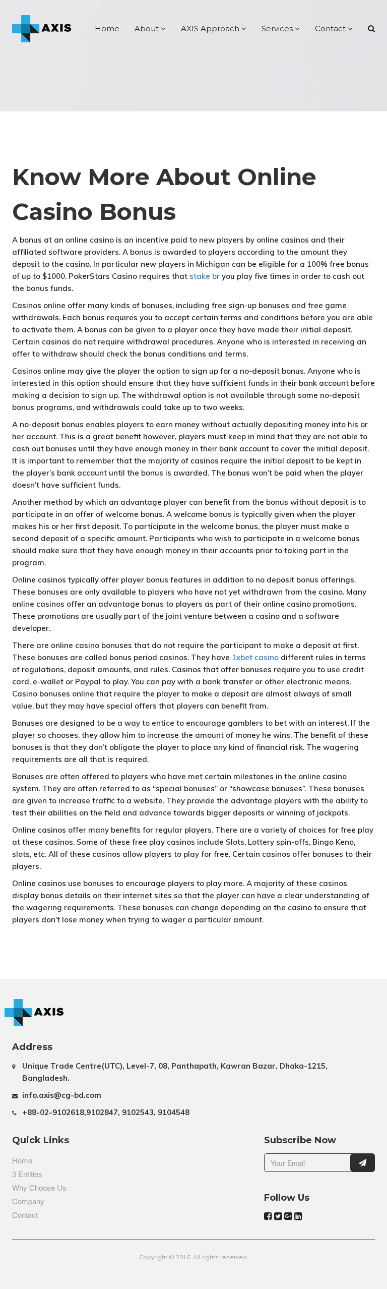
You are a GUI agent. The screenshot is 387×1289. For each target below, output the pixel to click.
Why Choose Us (39, 1187)
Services (278, 28)
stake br (204, 276)
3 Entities (27, 1173)
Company (28, 1201)
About (148, 28)
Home (107, 28)
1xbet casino (255, 657)
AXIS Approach (211, 28)
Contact (331, 28)
